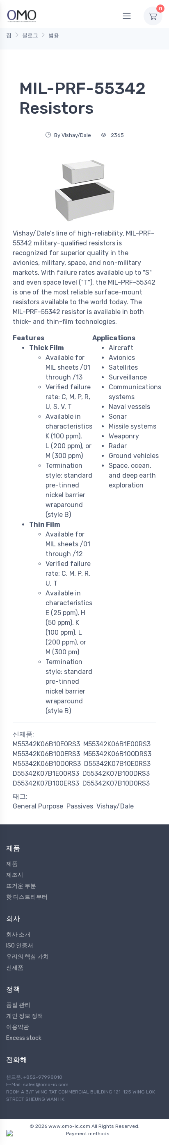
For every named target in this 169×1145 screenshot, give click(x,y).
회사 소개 (18, 934)
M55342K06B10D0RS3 (47, 764)
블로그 (30, 35)
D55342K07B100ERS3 (46, 783)
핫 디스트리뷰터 (27, 897)
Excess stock (23, 1038)
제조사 (14, 874)
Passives (79, 806)
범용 (53, 35)
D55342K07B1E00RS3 (46, 773)
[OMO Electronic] (22, 16)
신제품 (14, 967)
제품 (12, 863)
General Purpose (38, 806)
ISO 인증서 (19, 945)
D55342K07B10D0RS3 (116, 783)
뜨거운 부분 (21, 885)
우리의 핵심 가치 (27, 956)
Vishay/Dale (115, 806)
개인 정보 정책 (24, 1016)
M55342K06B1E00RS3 (117, 744)
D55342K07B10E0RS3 (117, 764)
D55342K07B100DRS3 (116, 773)
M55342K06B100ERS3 (46, 754)
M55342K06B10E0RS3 (46, 744)
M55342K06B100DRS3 (117, 754)
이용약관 (17, 1027)
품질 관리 (18, 1004)
